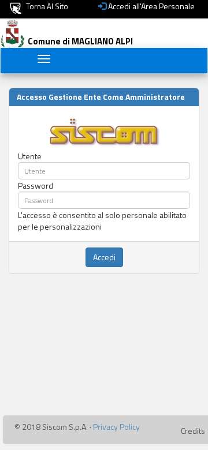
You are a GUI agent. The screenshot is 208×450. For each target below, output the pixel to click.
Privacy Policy (116, 427)
